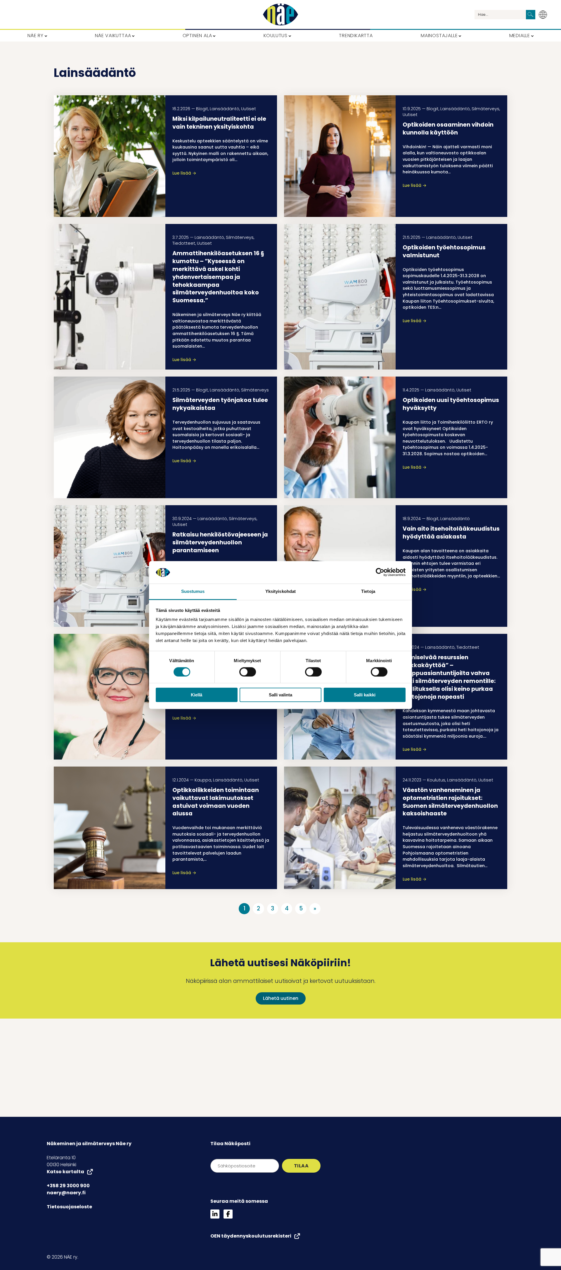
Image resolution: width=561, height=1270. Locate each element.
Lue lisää (184, 173)
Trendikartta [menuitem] (356, 35)
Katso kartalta (65, 1171)
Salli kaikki (364, 694)
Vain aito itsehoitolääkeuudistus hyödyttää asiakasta (451, 533)
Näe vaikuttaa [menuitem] (113, 35)
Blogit (202, 109)
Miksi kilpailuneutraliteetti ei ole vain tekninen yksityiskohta (219, 123)
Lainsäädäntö (224, 109)
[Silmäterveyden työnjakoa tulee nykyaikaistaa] (109, 437)
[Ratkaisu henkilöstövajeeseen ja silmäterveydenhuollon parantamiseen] (109, 566)
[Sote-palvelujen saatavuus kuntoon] (109, 697)
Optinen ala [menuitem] (197, 35)
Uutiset (248, 109)
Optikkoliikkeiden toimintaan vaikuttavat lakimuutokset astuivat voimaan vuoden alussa (215, 802)
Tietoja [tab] (368, 591)
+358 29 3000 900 (68, 1185)
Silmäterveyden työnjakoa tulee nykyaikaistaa (220, 404)
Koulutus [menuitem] (276, 35)
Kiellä (196, 694)
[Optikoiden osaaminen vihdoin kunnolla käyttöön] (340, 156)
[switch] (247, 672)
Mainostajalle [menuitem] (439, 35)
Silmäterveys (485, 109)
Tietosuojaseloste (69, 1206)
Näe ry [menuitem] (35, 35)
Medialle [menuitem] (519, 35)
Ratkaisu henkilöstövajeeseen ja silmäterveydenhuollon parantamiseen (220, 542)
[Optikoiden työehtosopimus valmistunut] (340, 297)
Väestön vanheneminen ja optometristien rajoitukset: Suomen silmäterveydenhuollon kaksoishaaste (450, 802)
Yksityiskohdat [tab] (280, 591)
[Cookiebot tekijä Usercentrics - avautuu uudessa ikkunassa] (380, 572)
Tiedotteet (183, 243)
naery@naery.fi (66, 1192)
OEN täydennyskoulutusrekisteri (250, 1236)
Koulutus (436, 780)
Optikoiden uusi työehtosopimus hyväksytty (451, 404)
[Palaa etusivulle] (280, 14)
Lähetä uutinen (280, 998)
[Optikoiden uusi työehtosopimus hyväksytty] (340, 437)
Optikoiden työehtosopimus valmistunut (444, 251)
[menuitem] (544, 14)
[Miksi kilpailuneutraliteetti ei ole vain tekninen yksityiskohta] (109, 156)
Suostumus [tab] (193, 591)
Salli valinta (280, 694)
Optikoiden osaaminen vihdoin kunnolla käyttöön (448, 129)
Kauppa (203, 780)
